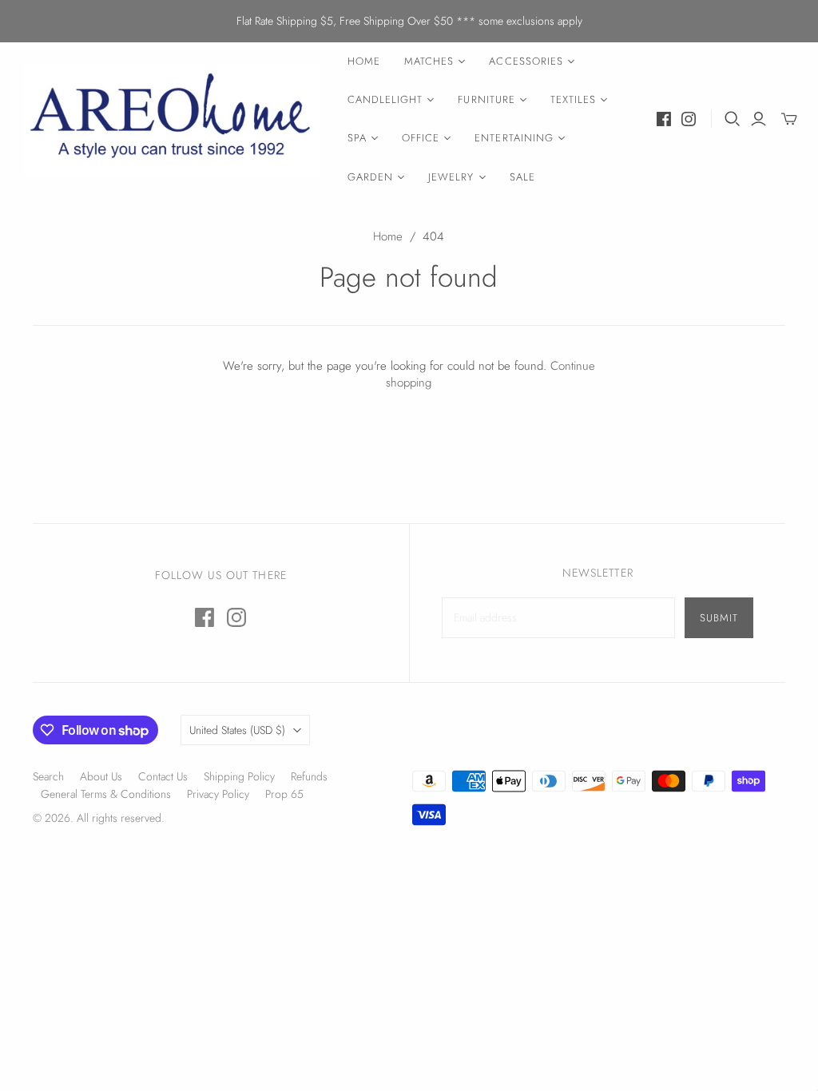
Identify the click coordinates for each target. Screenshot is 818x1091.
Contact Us (163, 776)
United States (237, 730)
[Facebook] (664, 119)
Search (48, 776)
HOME (363, 61)
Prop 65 (284, 794)
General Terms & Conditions (106, 794)
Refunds (309, 776)
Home (388, 236)
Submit (719, 617)
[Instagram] (688, 119)
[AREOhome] (172, 119)
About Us (101, 776)
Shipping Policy (239, 776)
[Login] (758, 119)
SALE (522, 176)
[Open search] (733, 119)
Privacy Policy (218, 794)
